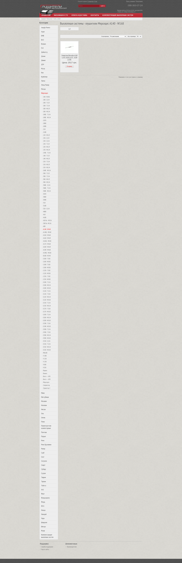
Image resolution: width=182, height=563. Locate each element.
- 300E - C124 (46, 185)
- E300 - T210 (46, 332)
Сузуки (43, 473)
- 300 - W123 (46, 179)
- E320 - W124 (46, 347)
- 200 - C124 (45, 100)
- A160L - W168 (46, 241)
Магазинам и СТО (61, 15)
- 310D (44, 206)
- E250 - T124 (46, 303)
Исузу (43, 68)
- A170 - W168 (46, 244)
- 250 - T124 (46, 161)
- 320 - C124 (45, 209)
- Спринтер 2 (46, 388)
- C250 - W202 (46, 279)
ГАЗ (42, 48)
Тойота (43, 485)
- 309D (44, 200)
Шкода (43, 526)
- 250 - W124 (46, 167)
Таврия (43, 477)
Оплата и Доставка (79, 15)
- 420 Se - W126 (47, 220)
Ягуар (43, 530)
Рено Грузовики (46, 444)
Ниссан (43, 409)
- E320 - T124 (46, 344)
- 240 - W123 (46, 159)
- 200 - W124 (46, 111)
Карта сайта (45, 549)
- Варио (44, 370)
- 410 (43, 214)
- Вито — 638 (46, 376)
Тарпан (43, 481)
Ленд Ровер (45, 85)
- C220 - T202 (46, 270)
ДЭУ (42, 64)
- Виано (44, 373)
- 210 (43, 129)
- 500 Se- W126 (46, 223)
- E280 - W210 (46, 320)
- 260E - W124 (46, 170)
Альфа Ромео (45, 27)
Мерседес (44, 93)
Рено (42, 440)
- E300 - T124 (46, 329)
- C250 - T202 (46, 276)
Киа (42, 72)
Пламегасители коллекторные (46, 427)
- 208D (44, 123)
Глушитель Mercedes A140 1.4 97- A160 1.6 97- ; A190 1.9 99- (69, 57)
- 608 (43, 226)
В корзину (69, 66)
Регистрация (139, 1)
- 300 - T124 (46, 176)
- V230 (44, 367)
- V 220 (44, 359)
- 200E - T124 (46, 114)
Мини (43, 393)
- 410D (44, 217)
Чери (42, 518)
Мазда (43, 89)
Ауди (43, 31)
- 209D (44, 126)
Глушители (45, 15)
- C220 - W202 (46, 273)
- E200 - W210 (46, 288)
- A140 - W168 (46, 229)
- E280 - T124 (46, 314)
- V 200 (44, 356)
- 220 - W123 (46, 135)
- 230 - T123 (46, 144)
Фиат (43, 493)
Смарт (43, 465)
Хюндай (43, 514)
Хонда (43, 510)
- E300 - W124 (46, 335)
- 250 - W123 (46, 164)
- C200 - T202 (46, 264)
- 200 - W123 (46, 108)
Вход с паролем (130, 1)
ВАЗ (42, 40)
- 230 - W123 (46, 147)
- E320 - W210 (46, 350)
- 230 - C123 (45, 138)
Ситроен (44, 461)
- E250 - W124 (46, 306)
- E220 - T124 (46, 291)
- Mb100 (44, 353)
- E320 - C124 (46, 341)
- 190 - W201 (46, 97)
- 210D (44, 132)
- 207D (44, 120)
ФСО (42, 506)
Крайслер (44, 76)
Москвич (44, 401)
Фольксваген (45, 498)
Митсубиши (45, 397)
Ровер (43, 448)
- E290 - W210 (46, 326)
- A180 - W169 (46, 247)
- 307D (44, 194)
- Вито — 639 (46, 379)
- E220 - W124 (46, 297)
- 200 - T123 (46, 103)
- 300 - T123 (46, 173)
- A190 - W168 (46, 250)
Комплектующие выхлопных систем (117, 15)
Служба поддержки (47, 547)
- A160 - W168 (46, 235)
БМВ (42, 35)
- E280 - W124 (46, 317)
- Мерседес (45, 382)
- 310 (43, 203)
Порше (43, 436)
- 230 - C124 (45, 141)
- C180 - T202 (46, 259)
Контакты (95, 15)
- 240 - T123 (46, 156)
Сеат (42, 457)
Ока (42, 413)
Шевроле (44, 522)
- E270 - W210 (46, 312)
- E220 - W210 (46, 300)
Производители (72, 547)
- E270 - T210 (46, 309)
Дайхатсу (44, 52)
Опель (43, 417)
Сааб (42, 453)
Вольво (43, 44)
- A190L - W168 (46, 253)
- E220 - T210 (46, 294)
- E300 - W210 (46, 338)
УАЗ (42, 489)
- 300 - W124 (46, 182)
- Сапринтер (46, 385)
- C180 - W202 (46, 261)
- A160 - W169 (46, 238)
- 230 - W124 (46, 150)
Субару (43, 469)
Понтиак (44, 432)
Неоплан (44, 405)
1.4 (69, 29)
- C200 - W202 (46, 267)
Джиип (43, 60)
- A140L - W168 (46, 232)
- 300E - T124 (46, 188)
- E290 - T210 (46, 323)
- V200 (44, 364)
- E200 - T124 (46, 282)
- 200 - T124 (46, 106)
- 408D (44, 211)
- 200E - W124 (46, 117)
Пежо (43, 421)
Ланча (43, 81)
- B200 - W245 (46, 256)
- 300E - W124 (46, 191)
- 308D (44, 197)
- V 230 (44, 362)
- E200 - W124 (46, 285)
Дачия (43, 56)
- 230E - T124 (46, 153)
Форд (43, 502)
